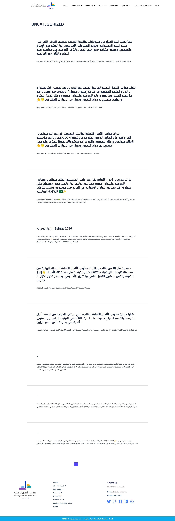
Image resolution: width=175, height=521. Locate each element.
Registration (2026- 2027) (143, 5)
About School (75, 5)
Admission (89, 5)
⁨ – (38, 433)
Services (101, 5)
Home (65, 5)
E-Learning (114, 5)
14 (88, 464)
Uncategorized (56, 56)
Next (143, 464)
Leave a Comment (43, 56)
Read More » (41, 66)
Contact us (124, 5)
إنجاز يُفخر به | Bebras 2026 (54, 228)
